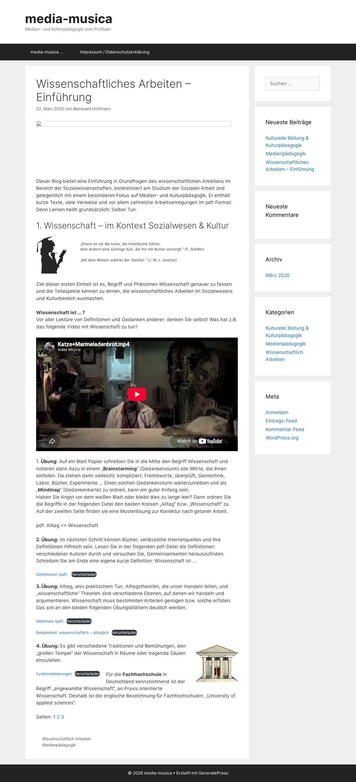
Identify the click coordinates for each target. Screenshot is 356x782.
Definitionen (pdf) (52, 574)
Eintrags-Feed (281, 421)
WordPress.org (282, 438)
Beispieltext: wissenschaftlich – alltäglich (72, 632)
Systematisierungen (54, 674)
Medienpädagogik (59, 744)
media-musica (68, 18)
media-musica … (47, 52)
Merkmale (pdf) (49, 621)
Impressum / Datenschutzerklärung (114, 52)
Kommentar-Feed (285, 429)
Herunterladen (84, 574)
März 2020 (278, 275)
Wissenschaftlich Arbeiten (66, 738)
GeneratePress (213, 773)
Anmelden (277, 412)
